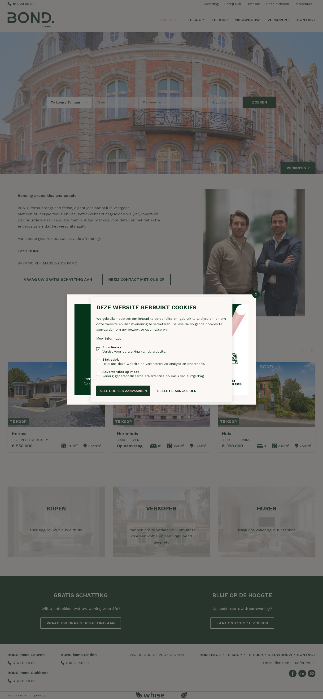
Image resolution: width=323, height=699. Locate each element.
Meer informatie (109, 338)
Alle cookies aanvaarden (123, 391)
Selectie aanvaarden (176, 391)
